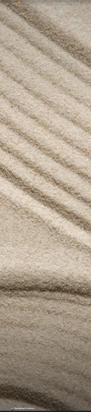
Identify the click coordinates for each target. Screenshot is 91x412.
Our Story (71, 2)
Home (55, 2)
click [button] (13, 411)
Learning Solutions (62, 2)
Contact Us (77, 2)
